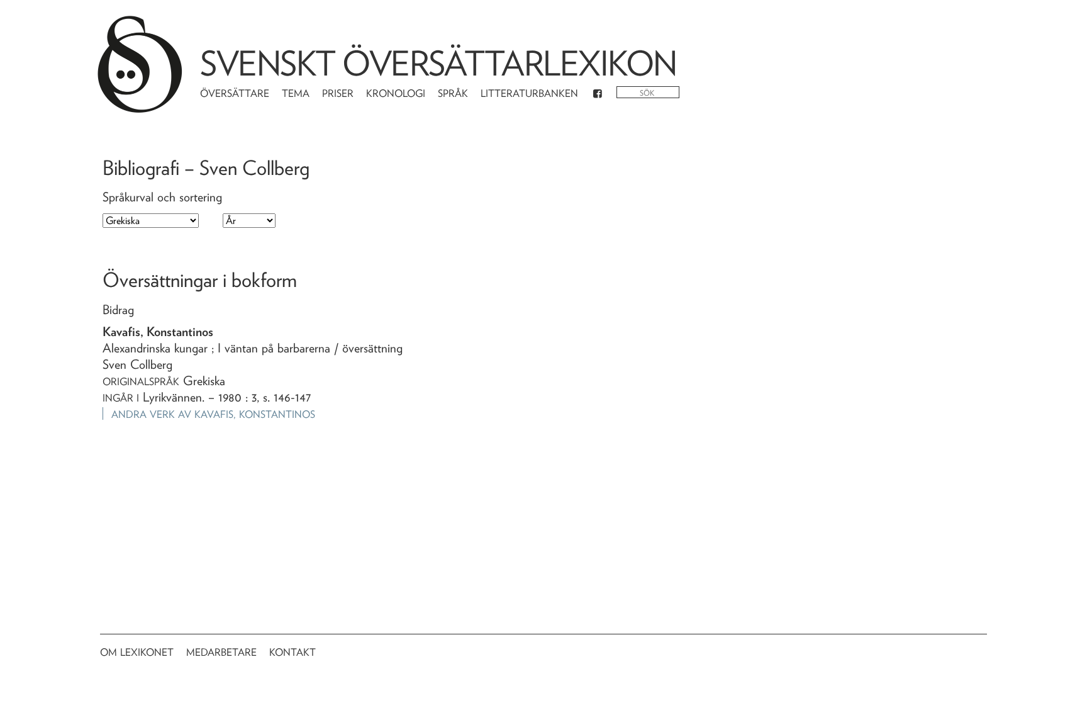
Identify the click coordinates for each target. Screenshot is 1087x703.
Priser (338, 93)
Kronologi (395, 93)
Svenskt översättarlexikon (438, 63)
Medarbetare (221, 652)
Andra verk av (213, 414)
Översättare (234, 93)
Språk (453, 93)
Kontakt (292, 652)
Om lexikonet (137, 652)
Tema (295, 93)
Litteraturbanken (529, 93)
